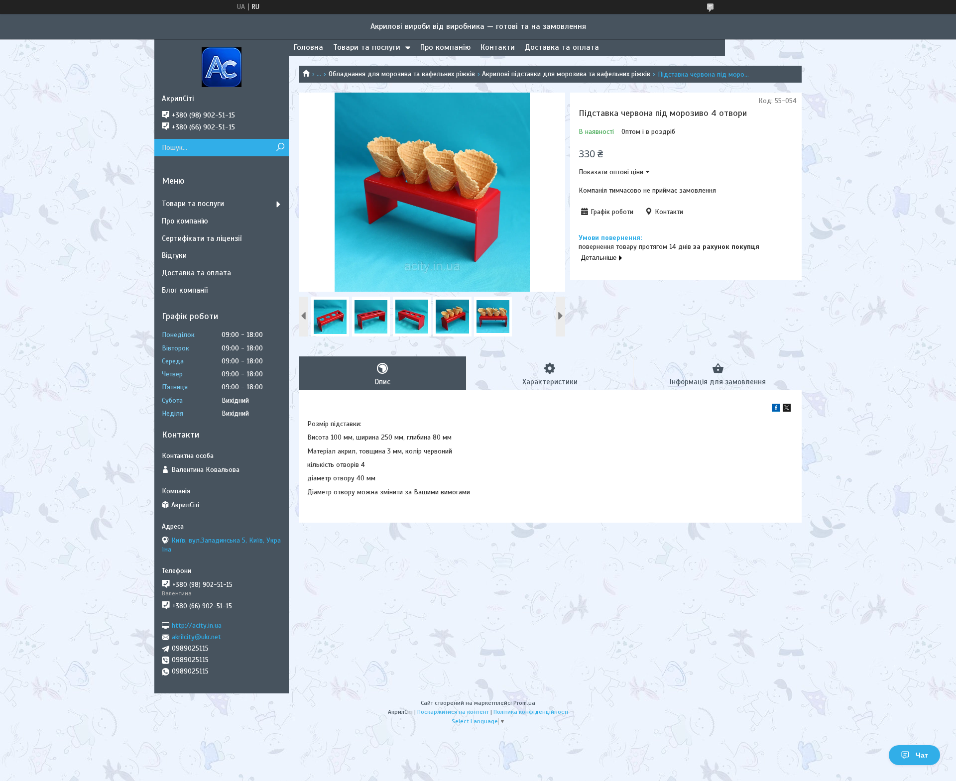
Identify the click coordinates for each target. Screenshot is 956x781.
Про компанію (445, 47)
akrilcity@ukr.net (196, 637)
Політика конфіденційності (530, 711)
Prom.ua (524, 702)
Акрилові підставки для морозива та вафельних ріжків (566, 74)
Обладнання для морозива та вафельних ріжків (402, 74)
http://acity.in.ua (197, 625)
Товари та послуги (366, 47)
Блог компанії (185, 290)
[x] (787, 409)
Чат (922, 755)
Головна (308, 47)
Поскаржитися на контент (453, 711)
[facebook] (776, 409)
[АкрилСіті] (221, 67)
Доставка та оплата (562, 47)
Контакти (497, 47)
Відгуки (174, 255)
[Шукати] (280, 147)
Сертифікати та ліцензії (201, 238)
